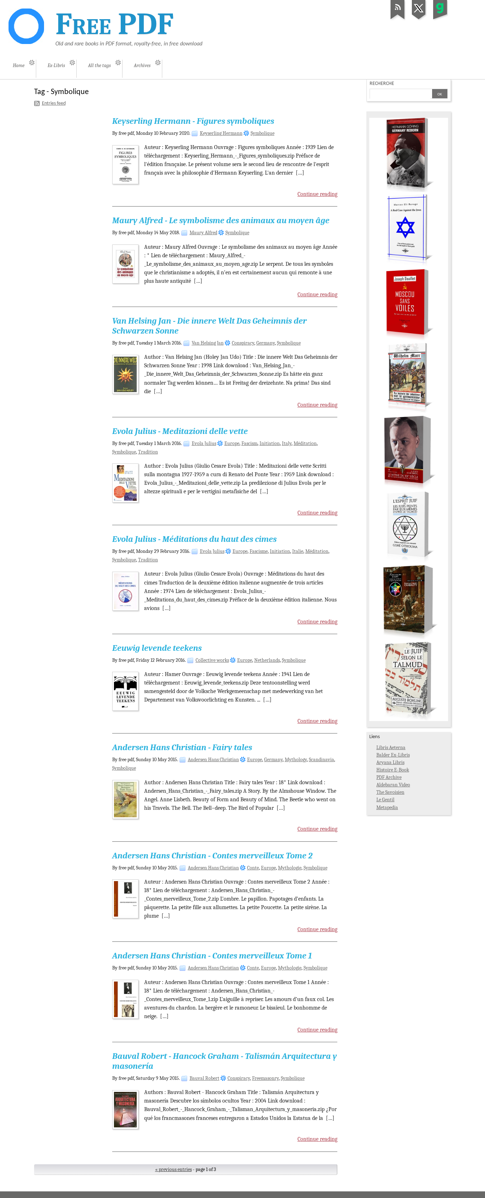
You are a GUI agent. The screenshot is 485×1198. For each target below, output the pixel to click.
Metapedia (387, 807)
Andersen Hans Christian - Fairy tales (182, 747)
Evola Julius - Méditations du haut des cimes (194, 539)
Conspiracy (243, 343)
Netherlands (267, 660)
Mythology (296, 760)
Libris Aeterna (390, 747)
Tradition (148, 452)
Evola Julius (204, 443)
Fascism (249, 443)
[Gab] (440, 20)
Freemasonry (265, 1078)
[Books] (408, 719)
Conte (253, 868)
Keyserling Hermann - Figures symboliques (193, 121)
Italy (286, 443)
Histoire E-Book (392, 770)
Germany (265, 343)
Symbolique (262, 133)
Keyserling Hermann (221, 133)
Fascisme (259, 551)
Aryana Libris (390, 762)
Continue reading (317, 194)
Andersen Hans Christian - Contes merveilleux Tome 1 (212, 956)
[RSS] (397, 20)
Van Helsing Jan (208, 343)
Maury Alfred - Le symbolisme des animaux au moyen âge (220, 220)
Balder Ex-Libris (393, 755)
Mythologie (289, 868)
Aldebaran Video (393, 785)
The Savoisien (390, 792)
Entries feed (54, 103)
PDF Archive (389, 777)
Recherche (382, 83)
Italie (297, 551)
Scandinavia (321, 760)
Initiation (270, 443)
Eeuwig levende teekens (157, 648)
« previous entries (173, 1169)
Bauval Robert (204, 1078)
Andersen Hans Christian (213, 760)
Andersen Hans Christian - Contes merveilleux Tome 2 (212, 856)
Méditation (305, 443)
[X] (419, 20)
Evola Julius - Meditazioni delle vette (180, 431)
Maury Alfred (203, 233)
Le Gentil (385, 800)
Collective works (212, 660)
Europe (231, 443)
